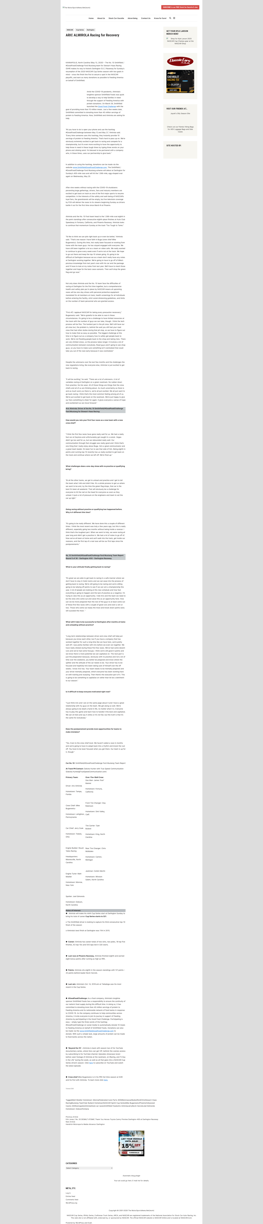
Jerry (130, 1106)
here (91, 1063)
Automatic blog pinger (131, 1176)
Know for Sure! (160, 18)
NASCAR (70, 30)
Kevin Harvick (137, 1106)
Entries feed (70, 1196)
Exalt (90, 1223)
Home (91, 18)
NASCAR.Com (186, 1218)
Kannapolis (79, 1106)
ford (139, 1100)
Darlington (90, 30)
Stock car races (97, 1106)
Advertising (132, 18)
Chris (143, 1100)
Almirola (87, 1106)
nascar (129, 1100)
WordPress (80, 1223)
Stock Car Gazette (116, 18)
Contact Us (145, 18)
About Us (101, 18)
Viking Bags (189, 127)
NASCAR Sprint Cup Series (114, 1103)
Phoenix (142, 1103)
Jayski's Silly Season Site (180, 113)
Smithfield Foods (111, 1106)
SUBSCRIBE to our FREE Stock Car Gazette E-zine (180, 7)
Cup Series (80, 30)
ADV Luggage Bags (178, 129)
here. (106, 1080)
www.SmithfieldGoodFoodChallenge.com (90, 167)
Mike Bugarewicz (132, 1103)
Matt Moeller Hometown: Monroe (85, 1100)
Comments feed (72, 1200)
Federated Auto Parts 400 (110, 1100)
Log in (68, 1193)
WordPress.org (71, 1203)
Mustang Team (77, 1103)
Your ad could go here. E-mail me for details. (131, 1181)
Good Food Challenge (107, 106)
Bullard (134, 1100)
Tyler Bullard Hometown (93, 1103)
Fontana (85, 1109)
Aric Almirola (123, 1106)
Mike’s (123, 1100)
